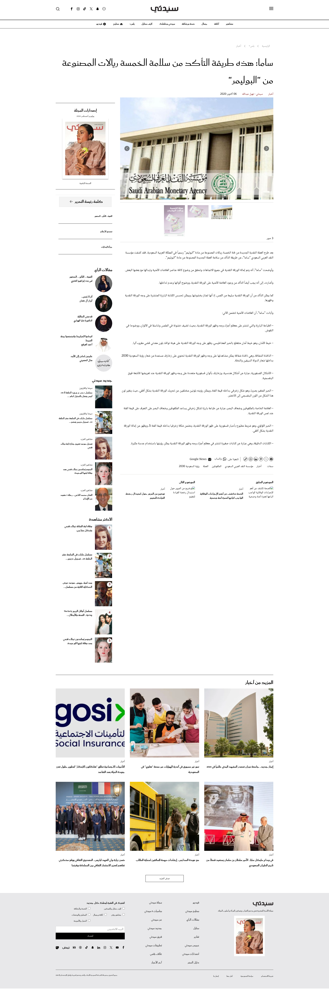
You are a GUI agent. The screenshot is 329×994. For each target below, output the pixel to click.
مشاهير (229, 24)
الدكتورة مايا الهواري (83, 321)
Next (127, 148)
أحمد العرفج (86, 345)
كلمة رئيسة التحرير (89, 202)
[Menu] (271, 9)
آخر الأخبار (156, 962)
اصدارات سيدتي (190, 954)
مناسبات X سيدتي (153, 911)
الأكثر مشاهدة (100, 520)
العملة (205, 466)
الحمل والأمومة (80, 921)
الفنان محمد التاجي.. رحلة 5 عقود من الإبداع (76, 497)
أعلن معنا (230, 976)
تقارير (196, 937)
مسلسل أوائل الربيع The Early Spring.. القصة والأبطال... (78, 613)
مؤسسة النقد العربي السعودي (239, 466)
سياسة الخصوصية (247, 976)
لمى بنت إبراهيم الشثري (81, 281)
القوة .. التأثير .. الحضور (103, 216)
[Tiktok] (84, 9)
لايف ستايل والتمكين (112, 909)
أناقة (216, 24)
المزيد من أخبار (259, 683)
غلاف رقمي (156, 954)
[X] (91, 9)
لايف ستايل (147, 24)
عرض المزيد (164, 879)
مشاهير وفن (116, 915)
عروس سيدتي (192, 945)
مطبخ (116, 24)
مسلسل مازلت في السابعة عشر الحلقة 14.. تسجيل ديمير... (77, 556)
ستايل (196, 928)
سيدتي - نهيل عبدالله (252, 94)
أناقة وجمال (98, 915)
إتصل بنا (216, 976)
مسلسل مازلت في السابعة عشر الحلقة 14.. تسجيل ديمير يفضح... (75, 420)
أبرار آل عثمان (86, 301)
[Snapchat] (97, 9)
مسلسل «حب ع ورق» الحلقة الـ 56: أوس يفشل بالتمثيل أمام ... (76, 394)
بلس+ (132, 24)
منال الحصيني (86, 360)
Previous (266, 148)
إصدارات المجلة (85, 111)
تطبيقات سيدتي (153, 945)
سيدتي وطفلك (167, 24)
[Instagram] (78, 9)
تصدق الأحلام (106, 231)
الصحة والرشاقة (80, 909)
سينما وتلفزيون (85, 388)
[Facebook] (71, 9)
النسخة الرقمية (85, 183)
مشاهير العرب (86, 439)
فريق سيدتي (155, 937)
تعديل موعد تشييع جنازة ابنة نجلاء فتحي (76, 446)
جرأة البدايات (106, 247)
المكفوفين (216, 466)
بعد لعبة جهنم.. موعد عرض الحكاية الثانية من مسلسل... (77, 585)
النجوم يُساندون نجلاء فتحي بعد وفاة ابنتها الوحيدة (77, 471)
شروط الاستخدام (267, 976)
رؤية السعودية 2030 (189, 466)
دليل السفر (193, 962)
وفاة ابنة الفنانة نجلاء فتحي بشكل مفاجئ (78, 528)
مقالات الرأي (103, 270)
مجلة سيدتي (155, 902)
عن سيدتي (156, 919)
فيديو (99, 24)
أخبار (270, 94)
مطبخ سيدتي (192, 911)
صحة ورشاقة (188, 24)
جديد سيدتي (102, 380)
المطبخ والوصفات (79, 915)
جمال (204, 24)
